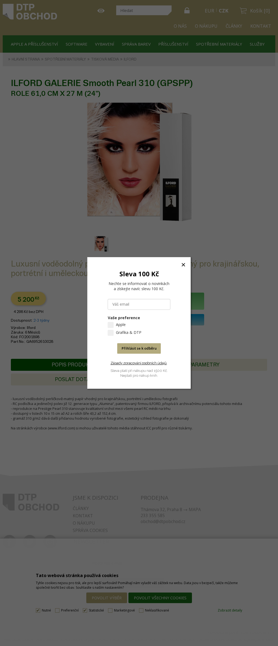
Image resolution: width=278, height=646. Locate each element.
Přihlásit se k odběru (139, 348)
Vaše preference (124, 318)
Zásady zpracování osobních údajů (138, 363)
